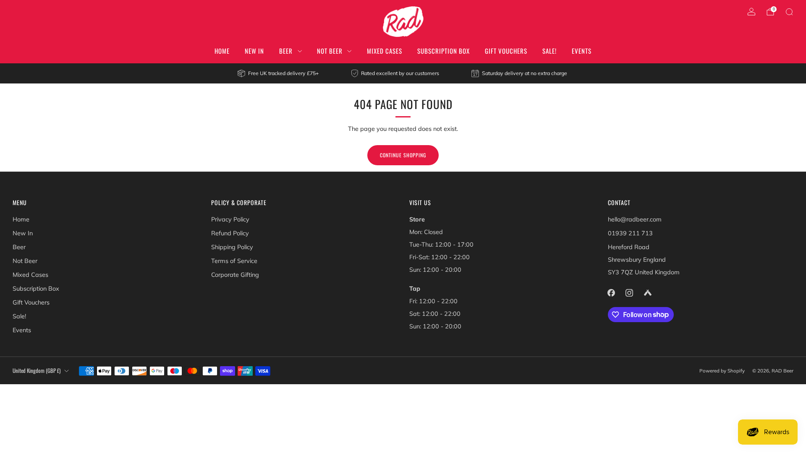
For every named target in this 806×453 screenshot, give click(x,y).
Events (581, 50)
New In (254, 50)
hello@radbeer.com (635, 219)
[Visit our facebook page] (611, 293)
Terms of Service (234, 261)
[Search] (789, 12)
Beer (286, 50)
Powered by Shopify (722, 370)
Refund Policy (230, 233)
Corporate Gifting (235, 275)
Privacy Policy (230, 219)
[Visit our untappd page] (648, 293)
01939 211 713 (630, 233)
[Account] (751, 12)
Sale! (549, 50)
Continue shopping (403, 155)
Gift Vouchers (506, 50)
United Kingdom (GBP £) (36, 371)
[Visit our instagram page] (629, 293)
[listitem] (278, 73)
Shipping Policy (232, 247)
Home (222, 50)
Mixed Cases (384, 50)
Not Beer (330, 50)
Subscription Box (443, 50)
